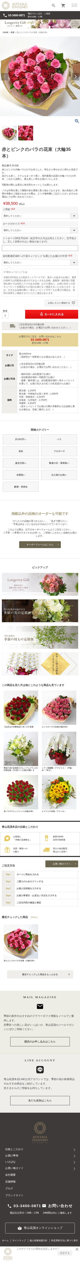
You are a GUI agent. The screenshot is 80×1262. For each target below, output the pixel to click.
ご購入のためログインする (30, 881)
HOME (5, 32)
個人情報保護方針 (38, 1240)
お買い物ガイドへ (62, 864)
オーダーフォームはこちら (40, 544)
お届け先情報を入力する (29, 888)
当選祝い (20, 475)
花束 (12, 32)
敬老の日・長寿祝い (59, 463)
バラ (59, 439)
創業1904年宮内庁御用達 (59, 838)
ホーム (5, 1240)
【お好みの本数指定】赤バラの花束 (18, 727)
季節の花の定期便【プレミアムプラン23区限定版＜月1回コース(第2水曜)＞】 (21, 769)
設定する (65, 1253)
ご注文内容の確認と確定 (29, 902)
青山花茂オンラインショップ (40, 1228)
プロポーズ (59, 451)
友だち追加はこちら (40, 1100)
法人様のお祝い (59, 475)
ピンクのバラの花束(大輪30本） (55, 727)
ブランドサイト (14, 1195)
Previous (4, 76)
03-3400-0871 (14, 15)
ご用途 (9, 209)
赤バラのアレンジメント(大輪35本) (18, 811)
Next (75, 76)
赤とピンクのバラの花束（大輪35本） (20, 961)
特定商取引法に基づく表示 (64, 1240)
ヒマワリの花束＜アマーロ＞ (54, 811)
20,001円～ (21, 439)
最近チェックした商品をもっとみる (40, 974)
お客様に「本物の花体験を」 (22, 838)
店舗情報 (10, 1181)
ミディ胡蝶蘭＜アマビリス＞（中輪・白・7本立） (57, 769)
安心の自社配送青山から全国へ (60, 850)
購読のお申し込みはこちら (40, 1041)
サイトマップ (19, 1240)
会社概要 (10, 1174)
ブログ (9, 1188)
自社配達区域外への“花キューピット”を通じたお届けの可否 (38, 256)
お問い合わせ (57, 1205)
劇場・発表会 (21, 486)
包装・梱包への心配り (20, 850)
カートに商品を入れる (28, 874)
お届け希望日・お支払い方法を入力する (37, 895)
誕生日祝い (20, 463)
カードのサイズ (14, 223)
